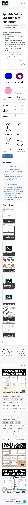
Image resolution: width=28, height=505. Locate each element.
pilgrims (17, 189)
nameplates (7, 187)
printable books (6, 431)
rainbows (15, 193)
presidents (15, 191)
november (19, 187)
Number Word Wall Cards (12, 48)
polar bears (5, 428)
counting (14, 405)
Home (5, 25)
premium (9, 191)
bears (21, 399)
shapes (5, 195)
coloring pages (6, 405)
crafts (10, 174)
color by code (14, 171)
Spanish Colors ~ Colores (12, 36)
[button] (20, 501)
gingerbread (7, 182)
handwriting (9, 184)
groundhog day (14, 181)
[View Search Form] (24, 3)
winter (13, 439)
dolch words (14, 408)
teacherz (4, 499)
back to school (17, 169)
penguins (10, 189)
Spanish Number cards (11, 60)
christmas (7, 171)
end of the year (12, 411)
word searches (16, 199)
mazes (15, 184)
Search (22, 365)
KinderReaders (6, 419)
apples (17, 166)
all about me (7, 166)
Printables (5, 11)
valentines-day (8, 199)
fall (7, 179)
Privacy (11, 501)
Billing (7, 501)
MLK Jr (19, 184)
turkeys (19, 197)
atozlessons (9, 169)
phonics (13, 189)
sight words (10, 195)
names (13, 187)
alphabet (13, 166)
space (14, 195)
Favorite (7, 156)
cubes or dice (15, 174)
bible (4, 402)
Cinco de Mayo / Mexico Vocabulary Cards (7, 353)
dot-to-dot (10, 176)
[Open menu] (21, 3)
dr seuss (15, 176)
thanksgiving (8, 197)
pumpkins (10, 193)
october (6, 189)
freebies (12, 179)
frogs (19, 179)
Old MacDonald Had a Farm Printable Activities (21, 354)
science (19, 193)
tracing (15, 197)
